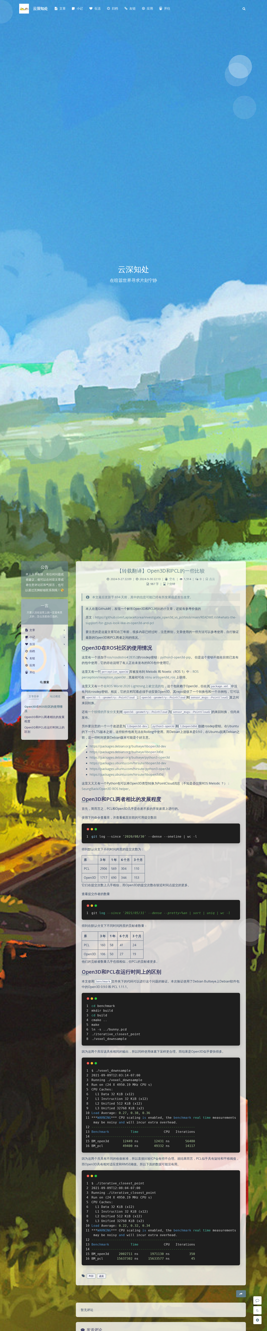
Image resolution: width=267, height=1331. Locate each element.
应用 (32, 665)
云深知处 (40, 8)
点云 (212, 579)
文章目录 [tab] (34, 696)
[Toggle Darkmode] (257, 1310)
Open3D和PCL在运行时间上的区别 (44, 729)
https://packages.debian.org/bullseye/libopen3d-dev (128, 746)
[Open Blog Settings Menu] (257, 1320)
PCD (91, 1276)
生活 (32, 644)
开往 (32, 672)
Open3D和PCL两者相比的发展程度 (44, 719)
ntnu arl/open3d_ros (160, 677)
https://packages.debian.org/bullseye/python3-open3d (130, 757)
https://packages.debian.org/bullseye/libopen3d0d (126, 752)
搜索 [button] (46, 682)
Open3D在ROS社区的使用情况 (43, 709)
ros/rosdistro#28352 (122, 657)
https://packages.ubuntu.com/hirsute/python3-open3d (130, 769)
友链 (32, 658)
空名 (172, 579)
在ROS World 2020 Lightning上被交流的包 (134, 686)
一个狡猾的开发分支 (102, 712)
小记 (32, 637)
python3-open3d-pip (175, 657)
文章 (32, 630)
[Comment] (257, 1300)
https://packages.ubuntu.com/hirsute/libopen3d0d (126, 774)
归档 (32, 651)
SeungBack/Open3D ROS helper (105, 789)
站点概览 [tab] (55, 696)
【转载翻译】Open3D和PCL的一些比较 (161, 570)
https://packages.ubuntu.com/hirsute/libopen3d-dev (128, 763)
